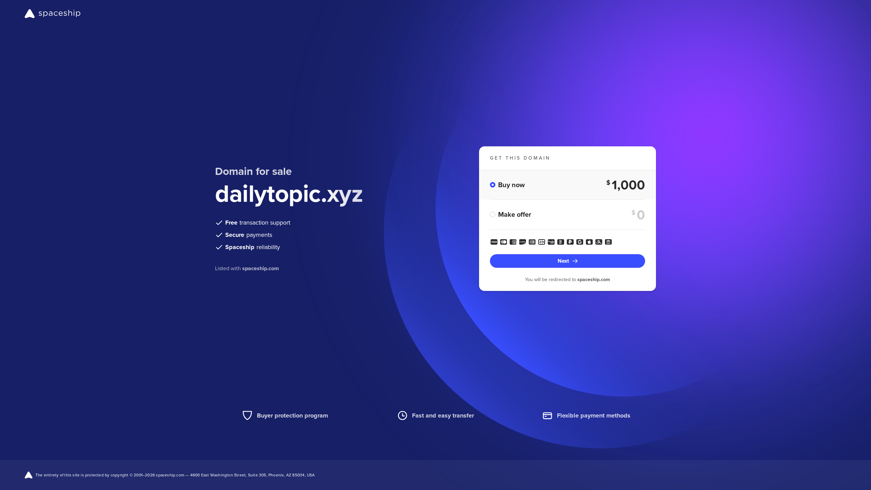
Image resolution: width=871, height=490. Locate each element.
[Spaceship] (52, 13)
